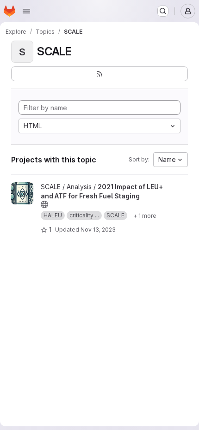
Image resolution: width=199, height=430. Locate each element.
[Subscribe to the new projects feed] (99, 73)
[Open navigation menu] (26, 11)
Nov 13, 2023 (98, 229)
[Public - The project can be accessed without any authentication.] (44, 204)
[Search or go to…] (162, 11)
